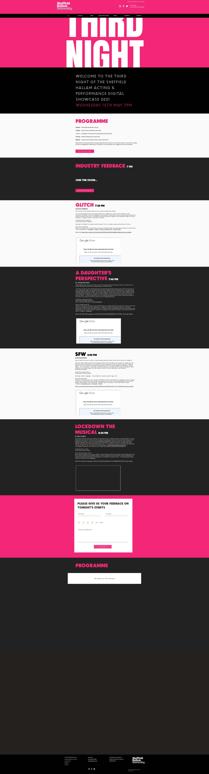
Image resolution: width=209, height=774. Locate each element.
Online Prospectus (133, 1)
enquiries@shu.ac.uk (92, 761)
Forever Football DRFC (106, 229)
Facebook (89, 311)
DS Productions (97, 302)
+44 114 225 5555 (92, 759)
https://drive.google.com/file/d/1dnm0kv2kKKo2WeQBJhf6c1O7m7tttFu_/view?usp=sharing (107, 314)
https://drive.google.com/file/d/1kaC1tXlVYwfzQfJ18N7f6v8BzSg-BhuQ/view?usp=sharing (106, 232)
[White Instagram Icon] (120, 6)
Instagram (91, 229)
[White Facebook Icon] (123, 6)
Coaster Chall (117, 229)
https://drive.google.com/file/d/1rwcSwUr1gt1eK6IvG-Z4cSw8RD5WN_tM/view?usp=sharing (107, 461)
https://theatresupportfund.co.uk (117, 445)
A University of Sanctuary (115, 757)
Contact (142, 1)
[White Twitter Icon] (127, 6)
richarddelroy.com (86, 383)
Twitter (97, 229)
